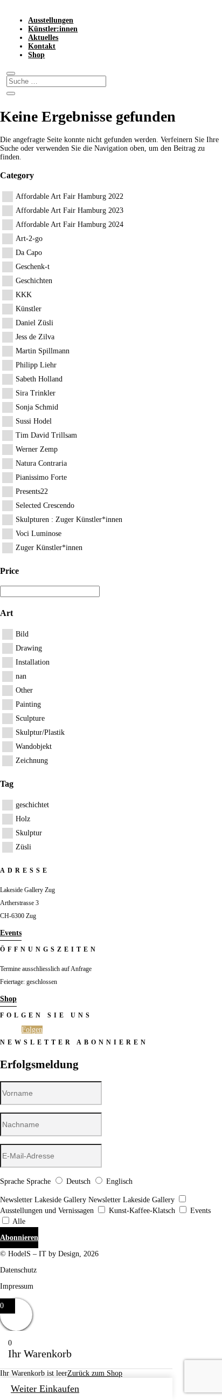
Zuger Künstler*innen (49, 548)
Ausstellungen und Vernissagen (47, 1211)
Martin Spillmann (43, 351)
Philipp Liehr (36, 365)
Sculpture (30, 718)
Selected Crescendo (45, 505)
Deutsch (78, 1181)
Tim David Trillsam (46, 435)
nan (21, 676)
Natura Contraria (41, 463)
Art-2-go (29, 239)
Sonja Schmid (37, 407)
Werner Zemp (37, 449)
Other (24, 690)
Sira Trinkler (36, 393)
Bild (22, 634)
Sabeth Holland (39, 379)
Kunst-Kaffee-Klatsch (142, 1211)
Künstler (28, 309)
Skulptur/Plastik (40, 732)
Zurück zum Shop (94, 1373)
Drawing (29, 648)
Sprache (12, 1181)
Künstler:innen (53, 29)
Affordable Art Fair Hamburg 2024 (69, 224)
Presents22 (32, 491)
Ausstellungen (50, 20)
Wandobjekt (34, 746)
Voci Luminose (38, 534)
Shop (36, 55)
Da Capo (29, 253)
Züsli (23, 847)
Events (11, 933)
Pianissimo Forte (41, 477)
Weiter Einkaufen (45, 1388)
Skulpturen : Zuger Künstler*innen (69, 519)
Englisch (119, 1181)
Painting (28, 704)
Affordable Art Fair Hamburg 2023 (69, 210)
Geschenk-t (33, 267)
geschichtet (32, 805)
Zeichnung (32, 760)
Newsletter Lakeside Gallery (43, 1200)
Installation (33, 662)
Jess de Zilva (35, 337)
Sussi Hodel (34, 421)
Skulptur (29, 833)
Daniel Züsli (34, 323)
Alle (18, 1221)
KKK (24, 295)
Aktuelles (43, 38)
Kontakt (42, 46)
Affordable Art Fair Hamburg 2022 (69, 196)
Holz (23, 819)
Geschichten (34, 281)
